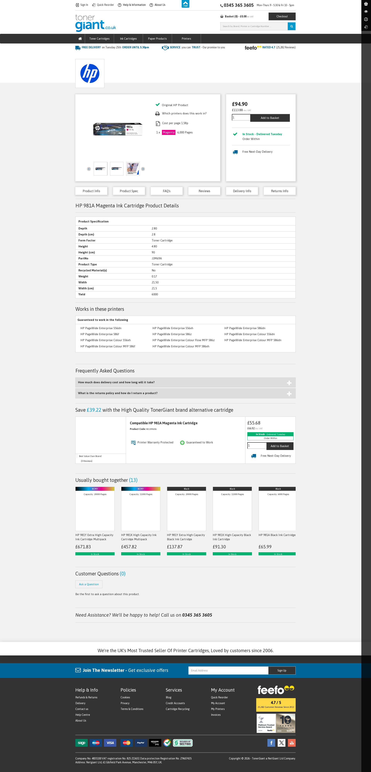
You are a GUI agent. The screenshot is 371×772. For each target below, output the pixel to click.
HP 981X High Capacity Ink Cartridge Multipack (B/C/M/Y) (139, 539)
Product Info (91, 191)
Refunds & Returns (86, 697)
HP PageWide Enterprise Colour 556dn (249, 334)
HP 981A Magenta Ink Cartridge (141, 55)
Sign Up (281, 670)
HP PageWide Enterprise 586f (99, 334)
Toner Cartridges (99, 38)
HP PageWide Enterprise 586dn (244, 328)
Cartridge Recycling (178, 709)
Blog (168, 697)
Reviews (204, 191)
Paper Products (157, 38)
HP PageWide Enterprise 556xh (172, 328)
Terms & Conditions (132, 709)
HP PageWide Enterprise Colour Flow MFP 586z (183, 340)
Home (79, 55)
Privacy (125, 703)
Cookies (125, 697)
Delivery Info (242, 191)
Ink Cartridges (128, 38)
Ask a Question (154, 72)
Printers (186, 38)
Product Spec (129, 191)
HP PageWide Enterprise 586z (172, 334)
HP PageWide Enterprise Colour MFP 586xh (180, 346)
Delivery (80, 703)
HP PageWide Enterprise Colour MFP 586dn (252, 340)
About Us (80, 720)
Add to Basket (270, 117)
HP (114, 55)
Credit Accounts (175, 703)
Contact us (81, 709)
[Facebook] (270, 742)
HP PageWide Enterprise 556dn (100, 328)
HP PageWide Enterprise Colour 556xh (105, 340)
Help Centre (82, 714)
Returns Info (279, 191)
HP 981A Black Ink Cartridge (277, 535)
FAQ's (166, 191)
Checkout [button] (282, 16)
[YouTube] (291, 742)
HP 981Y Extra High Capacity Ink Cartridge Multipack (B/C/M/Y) (94, 539)
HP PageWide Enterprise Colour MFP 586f (107, 346)
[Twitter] (280, 742)
